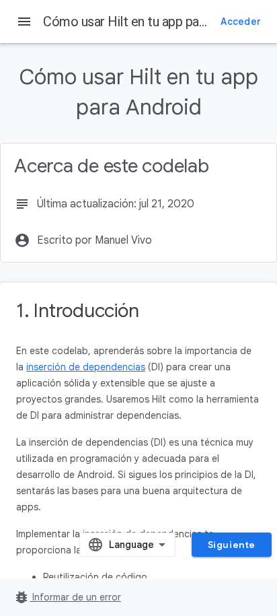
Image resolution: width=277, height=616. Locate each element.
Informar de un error (67, 597)
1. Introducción (77, 310)
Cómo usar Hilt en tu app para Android (149, 21)
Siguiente (231, 545)
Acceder (241, 21)
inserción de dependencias (85, 367)
